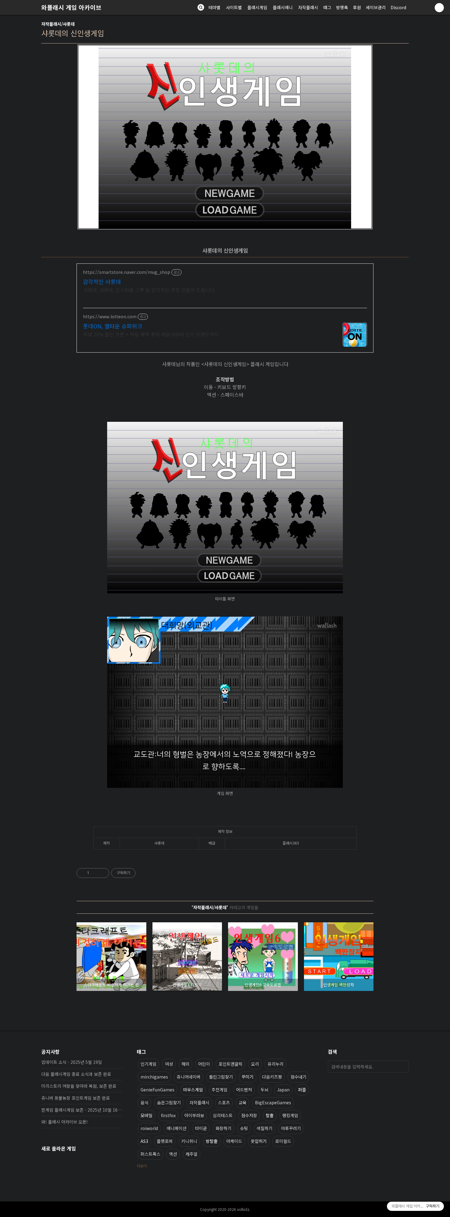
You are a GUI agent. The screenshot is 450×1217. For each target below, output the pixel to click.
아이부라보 (194, 1115)
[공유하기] (95, 873)
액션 (173, 1154)
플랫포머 (165, 1141)
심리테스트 (223, 1115)
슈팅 (244, 1128)
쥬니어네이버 (189, 1077)
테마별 (214, 7)
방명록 (342, 7)
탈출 (270, 1115)
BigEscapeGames (273, 1102)
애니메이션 (176, 1128)
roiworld (149, 1128)
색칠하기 (264, 1128)
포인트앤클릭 (230, 1064)
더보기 (142, 1165)
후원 (357, 7)
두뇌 (264, 1090)
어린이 (204, 1064)
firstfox (168, 1115)
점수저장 (249, 1115)
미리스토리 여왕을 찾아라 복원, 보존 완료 (78, 1086)
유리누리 (275, 1064)
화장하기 (223, 1128)
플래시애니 (283, 7)
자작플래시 (308, 7)
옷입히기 (259, 1141)
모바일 (146, 1115)
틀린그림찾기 (221, 1077)
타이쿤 (201, 1128)
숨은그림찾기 (169, 1102)
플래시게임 (257, 7)
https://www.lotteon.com (110, 316)
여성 (169, 1064)
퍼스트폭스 (150, 1154)
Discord (398, 7)
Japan (283, 1090)
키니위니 (189, 1141)
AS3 (144, 1141)
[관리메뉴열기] (439, 7)
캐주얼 (191, 1154)
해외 (185, 1064)
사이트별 (234, 7)
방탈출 (212, 1141)
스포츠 (224, 1102)
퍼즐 (302, 1090)
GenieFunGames (157, 1090)
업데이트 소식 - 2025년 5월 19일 (71, 1062)
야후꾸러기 (291, 1128)
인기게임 (148, 1064)
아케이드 (234, 1141)
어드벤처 (244, 1090)
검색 (402, 1066)
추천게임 (219, 1090)
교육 (242, 1102)
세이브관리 (376, 7)
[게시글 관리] (102, 873)
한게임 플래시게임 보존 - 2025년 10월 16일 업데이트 (81, 1110)
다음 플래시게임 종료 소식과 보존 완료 (76, 1074)
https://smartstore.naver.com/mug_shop (126, 272)
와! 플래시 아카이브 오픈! (64, 1122)
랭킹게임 (290, 1115)
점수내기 (298, 1077)
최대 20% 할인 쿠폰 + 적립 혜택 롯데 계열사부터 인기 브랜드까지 (151, 334)
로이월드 (283, 1141)
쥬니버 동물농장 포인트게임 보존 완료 (75, 1098)
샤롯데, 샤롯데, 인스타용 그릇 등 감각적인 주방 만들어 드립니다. (149, 289)
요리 (255, 1064)
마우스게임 (193, 1090)
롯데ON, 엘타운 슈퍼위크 (112, 326)
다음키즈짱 (272, 1077)
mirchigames (154, 1077)
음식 (144, 1102)
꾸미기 (247, 1077)
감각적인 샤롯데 (102, 281)
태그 (327, 7)
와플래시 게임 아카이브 (71, 7)
